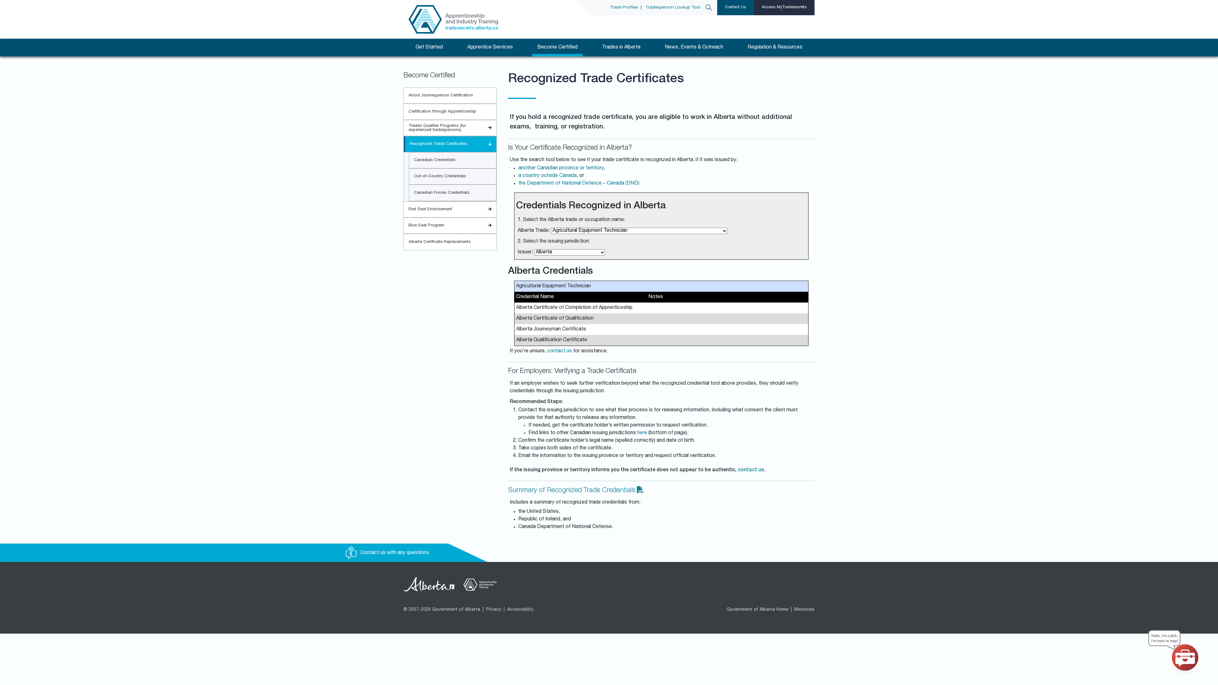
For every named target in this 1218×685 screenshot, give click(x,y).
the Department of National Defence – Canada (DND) (578, 183)
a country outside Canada (547, 176)
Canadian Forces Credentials (441, 193)
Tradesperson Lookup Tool (672, 7)
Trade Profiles (624, 7)
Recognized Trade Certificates (438, 144)
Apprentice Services (490, 47)
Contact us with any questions (394, 553)
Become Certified (557, 47)
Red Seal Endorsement (430, 209)
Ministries (804, 610)
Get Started (429, 47)
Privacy (493, 610)
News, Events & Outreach (694, 47)
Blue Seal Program (426, 226)
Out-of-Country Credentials (440, 176)
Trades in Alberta (621, 47)
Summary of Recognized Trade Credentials (572, 490)
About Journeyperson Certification (441, 96)
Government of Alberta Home (757, 610)
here (642, 433)
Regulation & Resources (775, 47)
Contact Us (735, 7)
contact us (559, 351)
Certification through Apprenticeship (442, 112)
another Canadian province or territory (561, 168)
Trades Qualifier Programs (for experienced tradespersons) (437, 128)
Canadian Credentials (434, 160)
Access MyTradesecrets (784, 7)
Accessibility (520, 610)
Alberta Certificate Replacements (440, 242)
